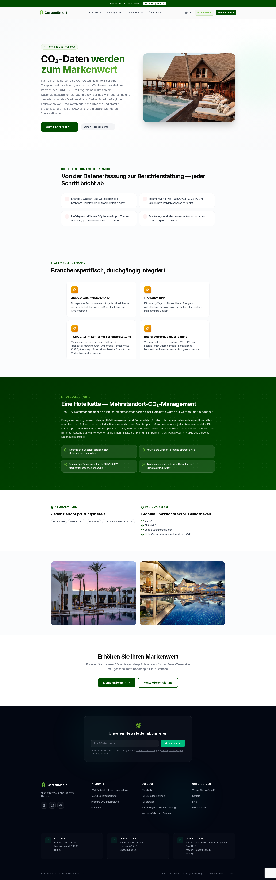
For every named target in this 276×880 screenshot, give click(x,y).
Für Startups (148, 801)
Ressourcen (133, 12)
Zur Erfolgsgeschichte (96, 126)
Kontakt (196, 796)
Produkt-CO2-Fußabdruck (105, 801)
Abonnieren (174, 743)
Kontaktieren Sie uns (157, 682)
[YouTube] (60, 805)
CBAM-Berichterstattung (104, 796)
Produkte (93, 12)
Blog (194, 801)
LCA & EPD (97, 807)
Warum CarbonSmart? (203, 790)
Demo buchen (226, 12)
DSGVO (231, 873)
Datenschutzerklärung (146, 750)
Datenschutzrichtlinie (169, 873)
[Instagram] (52, 805)
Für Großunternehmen (153, 796)
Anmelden (206, 12)
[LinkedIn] (44, 805)
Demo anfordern (57, 126)
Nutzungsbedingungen (172, 750)
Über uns (154, 12)
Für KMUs (147, 790)
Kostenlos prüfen (153, 3)
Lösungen (112, 12)
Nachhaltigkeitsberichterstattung (159, 807)
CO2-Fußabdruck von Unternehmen (110, 790)
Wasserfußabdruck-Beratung (157, 813)
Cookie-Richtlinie (216, 873)
